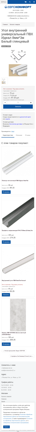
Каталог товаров (15, 24)
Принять (6, 427)
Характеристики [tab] (8, 135)
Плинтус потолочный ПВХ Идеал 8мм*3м (15, 180)
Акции (3, 401)
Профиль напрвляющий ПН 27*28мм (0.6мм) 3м (17, 230)
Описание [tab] (19, 135)
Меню (4, 2)
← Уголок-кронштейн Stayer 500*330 (14, 350)
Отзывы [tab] (27, 135)
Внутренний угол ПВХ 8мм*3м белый (14, 280)
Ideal (12, 131)
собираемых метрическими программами (16, 422)
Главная (5, 24)
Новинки (3, 399)
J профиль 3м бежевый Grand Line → (21, 356)
